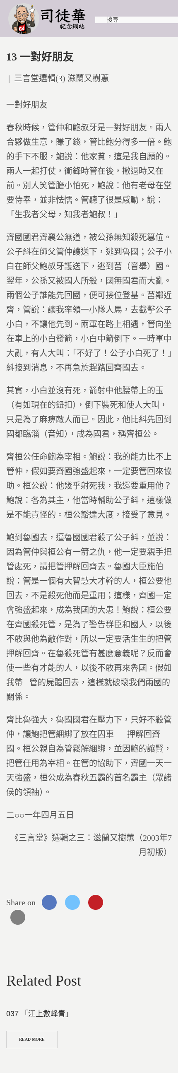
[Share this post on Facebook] (49, 902)
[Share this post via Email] (17, 917)
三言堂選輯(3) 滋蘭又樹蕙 (61, 78)
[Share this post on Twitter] (72, 902)
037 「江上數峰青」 (39, 1013)
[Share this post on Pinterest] (95, 902)
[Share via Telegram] (142, 902)
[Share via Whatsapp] (118, 902)
